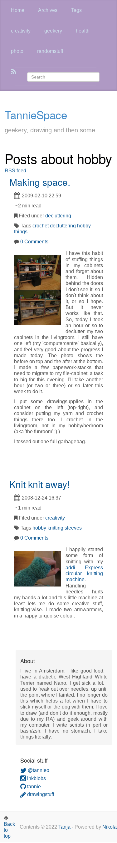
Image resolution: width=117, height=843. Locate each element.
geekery (53, 30)
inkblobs (36, 778)
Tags (76, 10)
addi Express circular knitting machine (84, 573)
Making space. (39, 182)
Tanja (64, 827)
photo (17, 51)
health (83, 30)
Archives (47, 10)
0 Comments (34, 241)
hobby (84, 225)
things (20, 231)
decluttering (58, 215)
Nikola (109, 827)
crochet (40, 225)
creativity (21, 30)
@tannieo (38, 770)
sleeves (73, 528)
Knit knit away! (39, 484)
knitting (55, 528)
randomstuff (50, 51)
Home (17, 10)
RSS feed (15, 170)
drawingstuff (40, 794)
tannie (33, 786)
